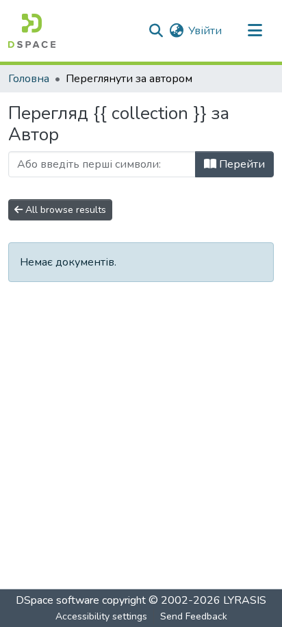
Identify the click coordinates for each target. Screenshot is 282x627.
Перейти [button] (240, 164)
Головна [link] (28, 78)
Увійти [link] (205, 30)
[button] (31, 31)
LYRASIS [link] (244, 600)
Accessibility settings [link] (101, 616)
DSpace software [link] (57, 600)
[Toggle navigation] (254, 31)
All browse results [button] (64, 209)
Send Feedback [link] (193, 616)
